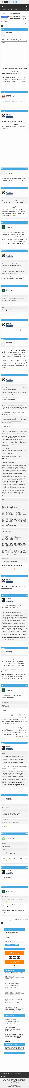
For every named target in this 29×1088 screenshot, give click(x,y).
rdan (7, 837)
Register (16, 944)
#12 (27, 576)
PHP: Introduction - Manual (8, 426)
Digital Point (20, 1082)
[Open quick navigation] (27, 13)
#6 (27, 222)
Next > (7, 25)
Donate (14, 953)
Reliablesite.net (8, 1047)
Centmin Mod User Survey (11, 978)
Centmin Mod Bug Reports (11, 980)
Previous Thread (18, 23)
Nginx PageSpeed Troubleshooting (12, 994)
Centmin (9, 2)
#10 (27, 339)
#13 (27, 595)
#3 (27, 111)
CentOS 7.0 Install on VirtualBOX (12, 1002)
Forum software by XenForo (7, 1084)
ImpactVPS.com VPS (9, 1021)
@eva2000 (13, 68)
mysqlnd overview (7, 422)
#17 (27, 794)
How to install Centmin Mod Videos (13, 987)
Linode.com (7, 1040)
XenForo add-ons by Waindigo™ (14, 1086)
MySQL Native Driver (16, 421)
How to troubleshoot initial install (12, 992)
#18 (27, 833)
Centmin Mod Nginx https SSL (11, 985)
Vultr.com (7, 1036)
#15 (27, 685)
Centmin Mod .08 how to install (12, 983)
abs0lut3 (8, 798)
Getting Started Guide (10, 990)
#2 (27, 92)
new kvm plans (18, 1023)
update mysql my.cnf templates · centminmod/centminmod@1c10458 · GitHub (14, 40)
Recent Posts (14, 9)
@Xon (3, 669)
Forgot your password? (10, 941)
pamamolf (8, 95)
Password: (7, 937)
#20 (27, 886)
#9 (27, 319)
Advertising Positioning (11, 1082)
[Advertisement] (12, 56)
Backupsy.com (8, 1033)
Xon (7, 226)
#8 (27, 285)
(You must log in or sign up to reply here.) (19, 920)
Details (14, 1081)
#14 (27, 648)
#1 (27, 29)
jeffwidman (9, 32)
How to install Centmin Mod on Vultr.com (14, 997)
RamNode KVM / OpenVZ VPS (11, 1029)
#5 (27, 187)
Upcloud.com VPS (9, 1018)
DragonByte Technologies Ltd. (20, 1080)
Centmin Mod (8, 972)
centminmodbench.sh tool (11, 1007)
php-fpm (6, 21)
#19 (27, 867)
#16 (27, 743)
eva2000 (8, 114)
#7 (27, 250)
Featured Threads (6, 9)
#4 (27, 168)
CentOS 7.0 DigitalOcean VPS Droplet (13, 1005)
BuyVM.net (7, 1023)
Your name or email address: (11, 932)
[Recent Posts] (5, 6)
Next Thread (25, 23)
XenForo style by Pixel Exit (20, 1084)
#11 (27, 374)
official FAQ (11, 976)
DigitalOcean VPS (9, 1026)
